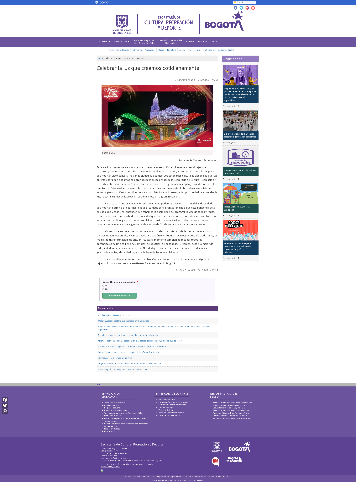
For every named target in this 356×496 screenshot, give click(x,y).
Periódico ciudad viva (150, 476)
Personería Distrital (167, 399)
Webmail (128, 476)
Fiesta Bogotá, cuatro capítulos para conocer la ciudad (122, 369)
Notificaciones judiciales (110, 466)
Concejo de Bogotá (167, 407)
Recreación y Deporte (119, 50)
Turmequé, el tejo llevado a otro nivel (115, 358)
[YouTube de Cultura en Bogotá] (253, 7)
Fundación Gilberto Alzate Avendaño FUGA (231, 413)
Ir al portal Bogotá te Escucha (141, 464)
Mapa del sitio (166, 476)
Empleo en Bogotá (112, 429)
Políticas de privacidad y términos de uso (189, 476)
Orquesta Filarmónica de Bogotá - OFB (229, 408)
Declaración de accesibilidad (219, 476)
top (98, 384)
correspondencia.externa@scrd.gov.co (147, 460)
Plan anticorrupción (112, 415)
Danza (182, 50)
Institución (202, 41)
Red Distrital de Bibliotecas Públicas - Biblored (232, 418)
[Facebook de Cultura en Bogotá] (235, 7)
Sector (214, 41)
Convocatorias (121, 41)
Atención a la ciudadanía (114, 402)
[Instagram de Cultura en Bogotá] (247, 7)
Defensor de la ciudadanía (115, 410)
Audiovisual (150, 50)
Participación (209, 50)
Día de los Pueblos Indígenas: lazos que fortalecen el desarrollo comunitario (132, 346)
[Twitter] (5, 405)
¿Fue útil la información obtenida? (120, 282)
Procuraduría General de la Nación (173, 402)
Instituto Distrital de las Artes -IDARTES (229, 405)
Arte (189, 50)
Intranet (137, 476)
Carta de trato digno (112, 405)
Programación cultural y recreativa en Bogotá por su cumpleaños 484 (129, 363)
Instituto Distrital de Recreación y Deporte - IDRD (233, 402)
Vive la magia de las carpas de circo (114, 315)
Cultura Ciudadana (226, 50)
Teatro (197, 50)
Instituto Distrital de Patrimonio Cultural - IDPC (232, 410)
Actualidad (104, 41)
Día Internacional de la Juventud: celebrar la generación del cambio (128, 335)
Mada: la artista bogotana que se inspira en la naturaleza (123, 321)
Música (161, 50)
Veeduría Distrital (166, 410)
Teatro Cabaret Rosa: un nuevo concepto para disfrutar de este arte (128, 352)
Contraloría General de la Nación (172, 404)
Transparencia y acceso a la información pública (144, 41)
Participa (190, 41)
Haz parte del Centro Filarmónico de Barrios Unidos (240, 172)
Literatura (171, 50)
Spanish (240, 2)
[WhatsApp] (5, 411)
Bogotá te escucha (112, 408)
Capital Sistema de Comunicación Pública (230, 415)
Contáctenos (109, 431)
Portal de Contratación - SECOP (172, 415)
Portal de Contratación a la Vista (172, 412)
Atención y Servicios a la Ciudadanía (171, 41)
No (106, 289)
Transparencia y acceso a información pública (123, 413)
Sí (106, 285)
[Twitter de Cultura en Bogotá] (241, 7)
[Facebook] (5, 399)
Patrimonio (137, 50)
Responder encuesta (119, 295)
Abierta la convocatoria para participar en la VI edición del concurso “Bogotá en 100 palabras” (140, 340)
